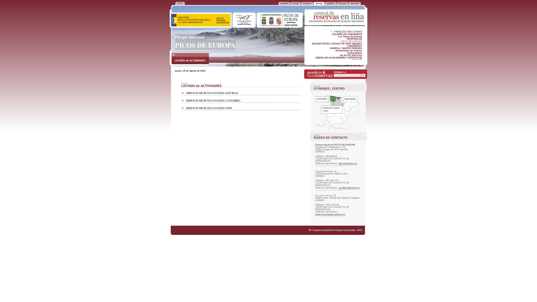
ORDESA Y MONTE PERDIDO (346, 48)
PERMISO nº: (340, 72)
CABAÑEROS (354, 46)
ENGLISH (330, 3)
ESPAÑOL (284, 3)
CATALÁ (296, 3)
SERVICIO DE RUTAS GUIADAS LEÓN (209, 108)
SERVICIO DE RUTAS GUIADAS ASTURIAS (212, 93)
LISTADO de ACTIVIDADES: (190, 59)
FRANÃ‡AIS (342, 3)
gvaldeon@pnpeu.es (349, 187)
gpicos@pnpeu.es (348, 163)
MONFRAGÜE (354, 39)
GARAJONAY (354, 53)
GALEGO (319, 3)
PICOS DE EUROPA (351, 41)
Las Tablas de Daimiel (350, 36)
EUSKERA (307, 3)
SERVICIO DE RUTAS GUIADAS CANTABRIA (213, 100)
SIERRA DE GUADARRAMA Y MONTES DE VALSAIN (338, 58)
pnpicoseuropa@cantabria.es (330, 214)
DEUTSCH (354, 3)
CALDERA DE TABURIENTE (347, 34)
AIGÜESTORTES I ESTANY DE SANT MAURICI (337, 43)
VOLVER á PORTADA (180, 3)
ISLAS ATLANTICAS (351, 55)
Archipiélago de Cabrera (348, 50)
